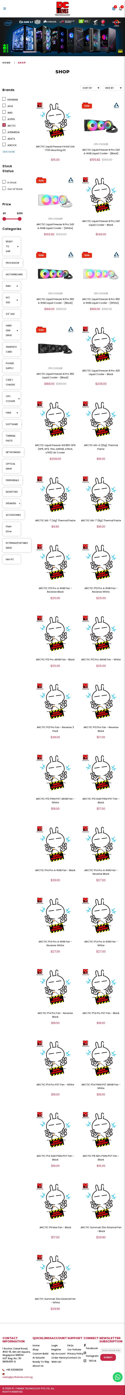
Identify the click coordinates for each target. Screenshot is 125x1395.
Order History (59, 1357)
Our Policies (74, 1349)
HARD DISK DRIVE (9, 330)
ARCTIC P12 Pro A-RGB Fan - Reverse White (101, 590)
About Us (38, 1365)
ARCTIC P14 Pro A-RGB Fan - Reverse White (55, 943)
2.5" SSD (10, 314)
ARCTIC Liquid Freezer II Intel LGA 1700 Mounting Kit (55, 148)
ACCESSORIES (13, 515)
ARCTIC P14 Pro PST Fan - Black (101, 1013)
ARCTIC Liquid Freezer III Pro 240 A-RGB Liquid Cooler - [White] (55, 226)
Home (6, 62)
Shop (22, 62)
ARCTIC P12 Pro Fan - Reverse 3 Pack (55, 729)
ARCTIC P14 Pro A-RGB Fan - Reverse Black (101, 872)
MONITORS (12, 491)
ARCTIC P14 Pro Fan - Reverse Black (55, 1014)
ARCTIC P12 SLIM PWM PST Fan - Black (100, 800)
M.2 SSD (8, 300)
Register (56, 1349)
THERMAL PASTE (11, 438)
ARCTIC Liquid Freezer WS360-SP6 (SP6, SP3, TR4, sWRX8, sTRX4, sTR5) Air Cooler (55, 448)
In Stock (11, 182)
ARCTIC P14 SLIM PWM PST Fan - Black (55, 1157)
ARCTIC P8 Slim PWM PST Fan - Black (101, 1157)
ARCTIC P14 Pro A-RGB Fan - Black (55, 870)
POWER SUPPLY (10, 366)
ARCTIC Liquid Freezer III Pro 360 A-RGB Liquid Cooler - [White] (101, 301)
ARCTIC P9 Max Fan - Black (55, 1227)
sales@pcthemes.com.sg (17, 1377)
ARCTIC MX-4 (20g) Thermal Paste (101, 447)
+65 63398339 (14, 1369)
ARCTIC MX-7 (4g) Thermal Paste (55, 520)
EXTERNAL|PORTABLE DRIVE (17, 545)
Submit (108, 1357)
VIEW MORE (8, 151)
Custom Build (40, 1353)
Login (54, 1345)
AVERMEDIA (13, 132)
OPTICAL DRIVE (10, 466)
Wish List (56, 1361)
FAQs (70, 1345)
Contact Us (74, 1357)
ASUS (9, 106)
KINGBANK (12, 99)
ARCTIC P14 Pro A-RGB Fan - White (101, 943)
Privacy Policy (75, 1353)
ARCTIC (11, 125)
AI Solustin (39, 1357)
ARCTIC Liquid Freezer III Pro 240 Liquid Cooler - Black (101, 223)
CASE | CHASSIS (10, 382)
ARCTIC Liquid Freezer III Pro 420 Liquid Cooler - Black (101, 372)
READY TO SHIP (9, 246)
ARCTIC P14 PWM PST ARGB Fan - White (100, 1086)
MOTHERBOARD (14, 274)
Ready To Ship (41, 1361)
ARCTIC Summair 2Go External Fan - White (55, 1300)
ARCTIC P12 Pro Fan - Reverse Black (100, 729)
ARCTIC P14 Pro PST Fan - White (55, 1084)
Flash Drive (9, 529)
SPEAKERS (11, 503)
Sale (87, 105)
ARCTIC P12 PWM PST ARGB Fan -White (55, 800)
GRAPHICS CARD (11, 349)
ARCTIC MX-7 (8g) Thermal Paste (101, 520)
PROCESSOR (12, 262)
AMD (9, 112)
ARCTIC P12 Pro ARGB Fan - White (101, 659)
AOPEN (10, 119)
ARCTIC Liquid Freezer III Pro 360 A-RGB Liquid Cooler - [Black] (55, 301)
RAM (8, 286)
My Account (58, 1353)
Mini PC (10, 559)
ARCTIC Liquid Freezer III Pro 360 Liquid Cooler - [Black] (55, 375)
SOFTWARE (12, 424)
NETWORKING (13, 452)
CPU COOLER (10, 399)
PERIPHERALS (12, 480)
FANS (8, 412)
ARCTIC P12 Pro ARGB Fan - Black (55, 659)
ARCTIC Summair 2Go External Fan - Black (101, 1229)
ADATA (10, 138)
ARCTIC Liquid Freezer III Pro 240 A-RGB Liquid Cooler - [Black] (101, 151)
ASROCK (11, 145)
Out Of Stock (14, 189)
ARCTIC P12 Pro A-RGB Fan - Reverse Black (55, 590)
